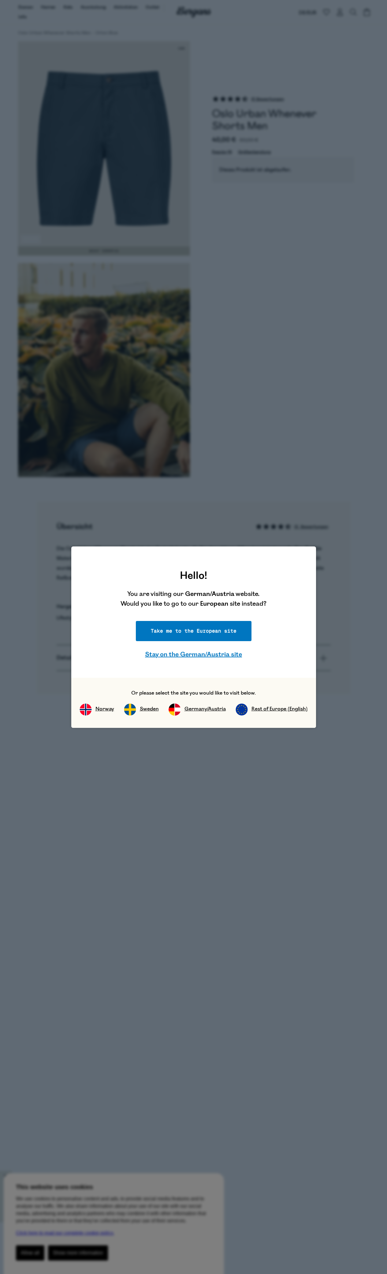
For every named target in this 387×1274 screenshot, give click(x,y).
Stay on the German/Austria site (193, 654)
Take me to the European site (193, 631)
